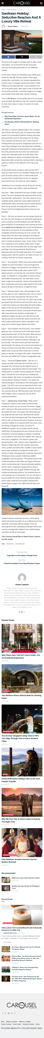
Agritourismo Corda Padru (18, 401)
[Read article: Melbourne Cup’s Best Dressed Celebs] (6, 880)
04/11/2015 (16, 880)
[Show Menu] (3, 3)
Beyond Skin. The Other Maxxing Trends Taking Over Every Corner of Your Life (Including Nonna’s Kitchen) (26, 958)
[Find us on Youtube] (9, 1013)
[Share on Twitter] (22, 57)
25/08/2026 (16, 951)
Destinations (8, 731)
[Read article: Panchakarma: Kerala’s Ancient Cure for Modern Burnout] (22, 842)
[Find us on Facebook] (2, 1013)
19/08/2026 (6, 744)
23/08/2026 (6, 660)
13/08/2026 (6, 784)
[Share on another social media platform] (35, 57)
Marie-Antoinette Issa (10, 933)
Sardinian (10, 544)
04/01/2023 (16, 890)
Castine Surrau (21, 361)
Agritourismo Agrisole (14, 227)
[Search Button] (41, 3)
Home (3, 9)
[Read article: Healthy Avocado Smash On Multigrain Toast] (6, 888)
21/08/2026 (6, 701)
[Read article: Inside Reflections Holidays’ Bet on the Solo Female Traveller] (22, 762)
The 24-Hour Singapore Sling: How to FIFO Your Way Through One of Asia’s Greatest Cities (20, 738)
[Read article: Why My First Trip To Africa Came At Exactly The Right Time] (22, 802)
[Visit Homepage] (22, 3)
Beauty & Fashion (11, 1021)
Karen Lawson (13, 26)
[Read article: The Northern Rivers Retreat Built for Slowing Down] (22, 678)
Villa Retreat (20, 544)
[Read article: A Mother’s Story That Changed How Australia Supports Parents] (6, 969)
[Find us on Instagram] (14, 1013)
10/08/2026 (6, 865)
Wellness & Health (24, 1021)
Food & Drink (8, 923)
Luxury (20, 9)
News (5, 774)
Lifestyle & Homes (28, 1024)
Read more (8, 942)
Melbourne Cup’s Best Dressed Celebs (26, 878)
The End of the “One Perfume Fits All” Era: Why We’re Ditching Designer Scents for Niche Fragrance (27, 979)
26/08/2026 (22, 933)
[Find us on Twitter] (5, 1013)
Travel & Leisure (11, 9)
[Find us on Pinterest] (11, 1013)
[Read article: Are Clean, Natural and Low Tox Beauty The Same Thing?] (6, 949)
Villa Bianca (11, 98)
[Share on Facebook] (8, 57)
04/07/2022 (24, 26)
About (38, 1024)
